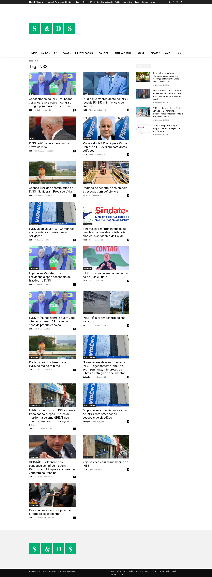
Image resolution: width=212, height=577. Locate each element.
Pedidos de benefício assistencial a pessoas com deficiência (105, 189)
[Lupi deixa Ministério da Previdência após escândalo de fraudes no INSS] (52, 258)
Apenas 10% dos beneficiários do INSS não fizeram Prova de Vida (51, 189)
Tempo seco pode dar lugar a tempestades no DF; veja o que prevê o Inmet (166, 128)
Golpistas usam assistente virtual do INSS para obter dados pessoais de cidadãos (105, 414)
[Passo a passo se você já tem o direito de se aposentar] (52, 495)
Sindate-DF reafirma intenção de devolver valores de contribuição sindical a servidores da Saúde (104, 232)
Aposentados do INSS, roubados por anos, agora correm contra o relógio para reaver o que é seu (50, 102)
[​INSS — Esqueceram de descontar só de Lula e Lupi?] (106, 258)
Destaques (88, 139)
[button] (179, 53)
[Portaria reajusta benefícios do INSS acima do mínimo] (52, 347)
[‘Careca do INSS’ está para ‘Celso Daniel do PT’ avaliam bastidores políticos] (106, 128)
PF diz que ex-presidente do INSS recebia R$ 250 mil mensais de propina (105, 102)
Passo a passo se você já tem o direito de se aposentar (50, 512)
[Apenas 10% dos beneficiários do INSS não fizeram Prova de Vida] (52, 172)
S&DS (31, 110)
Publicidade (88, 313)
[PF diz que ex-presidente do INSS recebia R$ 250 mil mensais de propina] (106, 83)
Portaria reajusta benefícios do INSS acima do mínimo (49, 364)
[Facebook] (165, 2)
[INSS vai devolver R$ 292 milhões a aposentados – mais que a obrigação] (52, 213)
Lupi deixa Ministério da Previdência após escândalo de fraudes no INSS (50, 277)
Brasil (32, 94)
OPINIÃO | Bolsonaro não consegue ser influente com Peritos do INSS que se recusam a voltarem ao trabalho (52, 467)
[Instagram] (169, 2)
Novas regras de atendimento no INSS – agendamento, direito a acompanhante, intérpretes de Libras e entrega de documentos (104, 368)
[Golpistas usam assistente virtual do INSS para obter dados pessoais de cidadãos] (106, 395)
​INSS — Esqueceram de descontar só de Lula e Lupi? (105, 275)
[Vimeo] (177, 2)
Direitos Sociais (89, 357)
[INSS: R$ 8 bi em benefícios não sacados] (106, 302)
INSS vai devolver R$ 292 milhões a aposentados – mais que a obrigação (51, 232)
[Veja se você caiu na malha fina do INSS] (106, 446)
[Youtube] (181, 2)
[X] (173, 2)
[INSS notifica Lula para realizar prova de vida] (52, 128)
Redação (86, 377)
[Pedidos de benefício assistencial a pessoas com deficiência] (106, 172)
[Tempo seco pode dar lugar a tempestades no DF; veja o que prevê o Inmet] (143, 129)
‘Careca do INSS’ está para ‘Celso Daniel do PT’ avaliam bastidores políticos (105, 147)
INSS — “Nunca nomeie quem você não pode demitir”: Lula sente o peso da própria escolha (52, 321)
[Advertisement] (129, 28)
